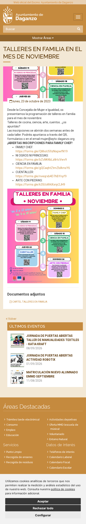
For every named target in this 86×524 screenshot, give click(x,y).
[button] (43, 38)
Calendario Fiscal (59, 462)
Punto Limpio (14, 452)
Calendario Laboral (60, 457)
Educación (12, 435)
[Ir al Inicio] (43, 15)
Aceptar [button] (43, 501)
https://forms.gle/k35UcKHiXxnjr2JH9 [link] (40, 184)
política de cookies (63, 489)
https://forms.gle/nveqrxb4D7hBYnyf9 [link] (41, 176)
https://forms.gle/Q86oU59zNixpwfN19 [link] (42, 151)
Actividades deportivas (63, 419)
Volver (12, 318)
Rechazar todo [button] (43, 508)
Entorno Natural (58, 439)
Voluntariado (56, 434)
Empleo (10, 430)
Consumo (12, 424)
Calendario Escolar (60, 467)
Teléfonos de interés (61, 452)
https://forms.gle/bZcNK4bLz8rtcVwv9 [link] (41, 159)
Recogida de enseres (19, 457)
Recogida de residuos (19, 462)
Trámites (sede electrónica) (22, 419)
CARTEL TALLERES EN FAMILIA (29, 301)
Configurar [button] (43, 515)
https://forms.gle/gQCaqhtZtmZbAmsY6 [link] (43, 168)
